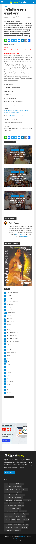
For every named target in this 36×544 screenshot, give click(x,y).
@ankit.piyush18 (20, 234)
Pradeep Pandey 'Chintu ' (16, 522)
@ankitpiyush (24, 236)
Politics (6, 522)
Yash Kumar (18, 530)
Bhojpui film (24, 489)
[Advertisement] (14, 410)
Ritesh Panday (8, 527)
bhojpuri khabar (9, 497)
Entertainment (15, 150)
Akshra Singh (8, 486)
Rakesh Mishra (17, 524)
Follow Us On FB (9, 472)
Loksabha (17, 516)
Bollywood (20, 503)
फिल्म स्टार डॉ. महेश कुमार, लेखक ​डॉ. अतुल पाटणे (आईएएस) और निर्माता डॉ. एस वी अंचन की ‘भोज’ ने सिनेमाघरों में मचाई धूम (18, 177)
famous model (8, 514)
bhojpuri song (27, 500)
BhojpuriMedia (22, 536)
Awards (18, 489)
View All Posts (27, 218)
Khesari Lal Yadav (9, 516)
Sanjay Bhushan (9, 530)
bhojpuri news (18, 500)
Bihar (6, 503)
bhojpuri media (8, 500)
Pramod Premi (8, 524)
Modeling (7, 519)
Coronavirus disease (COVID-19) (12, 508)
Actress (11, 484)
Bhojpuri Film (18, 492)
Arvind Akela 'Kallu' (9, 489)
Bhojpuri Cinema (9, 492)
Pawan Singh (25, 519)
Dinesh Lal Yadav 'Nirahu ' (11, 511)
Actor (6, 484)
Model (23, 516)
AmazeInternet (18, 538)
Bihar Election (12, 503)
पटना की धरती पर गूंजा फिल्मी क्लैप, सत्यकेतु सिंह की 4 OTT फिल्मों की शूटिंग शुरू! (18, 200)
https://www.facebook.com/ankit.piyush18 (19, 50)
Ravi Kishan (26, 524)
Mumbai (13, 519)
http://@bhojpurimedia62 (16, 116)
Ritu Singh (16, 527)
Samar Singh (24, 527)
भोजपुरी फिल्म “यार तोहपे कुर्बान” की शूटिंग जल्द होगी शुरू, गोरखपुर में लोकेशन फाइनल (18, 154)
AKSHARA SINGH (19, 484)
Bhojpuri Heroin (20, 494)
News (5, 6)
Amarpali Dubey (17, 486)
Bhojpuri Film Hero (9, 494)
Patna (18, 519)
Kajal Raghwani (24, 514)
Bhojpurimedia (18, 497)
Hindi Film (16, 514)
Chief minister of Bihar (10, 505)
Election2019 (22, 511)
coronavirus (21, 505)
